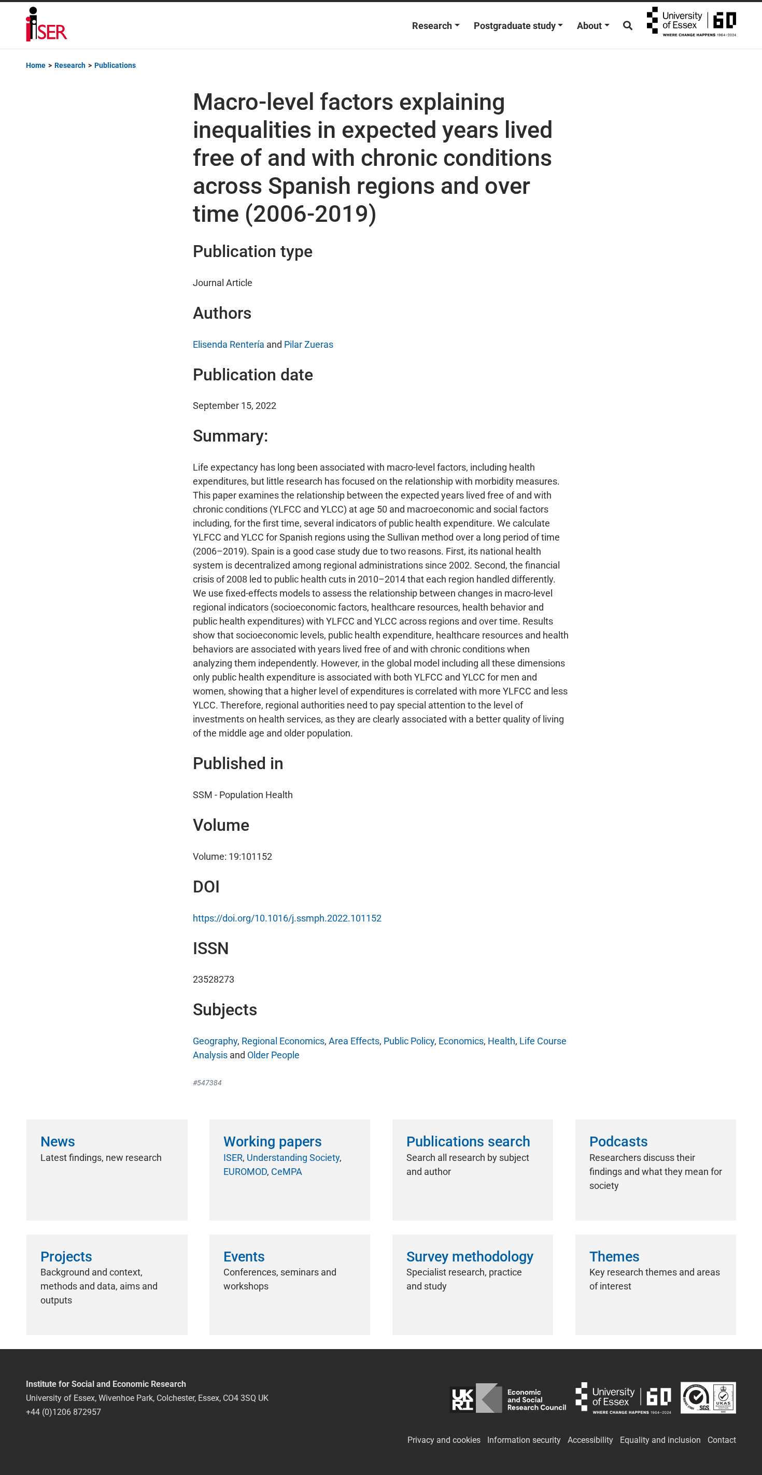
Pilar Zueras (308, 344)
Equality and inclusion (660, 1440)
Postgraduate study (515, 25)
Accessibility (590, 1440)
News (57, 1141)
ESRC (507, 1398)
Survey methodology (469, 1257)
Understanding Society (293, 1157)
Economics (461, 1041)
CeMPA (286, 1171)
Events (244, 1257)
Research (432, 25)
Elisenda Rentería (228, 344)
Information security (524, 1440)
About (589, 25)
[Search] (628, 25)
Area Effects (354, 1041)
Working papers (272, 1141)
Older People (273, 1054)
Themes (614, 1257)
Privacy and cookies (444, 1440)
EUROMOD (245, 1171)
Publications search (468, 1141)
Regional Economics (283, 1041)
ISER (233, 1157)
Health (501, 1041)
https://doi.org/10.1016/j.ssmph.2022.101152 (287, 918)
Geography (215, 1041)
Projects (66, 1257)
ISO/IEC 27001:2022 (708, 1398)
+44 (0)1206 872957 (63, 1412)
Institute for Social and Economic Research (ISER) (46, 25)
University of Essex (691, 25)
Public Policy (409, 1041)
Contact (722, 1440)
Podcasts (618, 1141)
